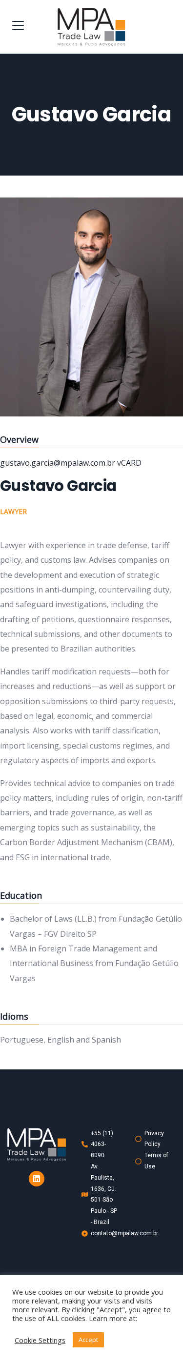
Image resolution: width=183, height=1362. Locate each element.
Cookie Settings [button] (40, 1340)
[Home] (36, 1145)
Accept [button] (88, 1339)
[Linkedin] (36, 1178)
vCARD (129, 462)
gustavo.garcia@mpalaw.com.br (58, 462)
